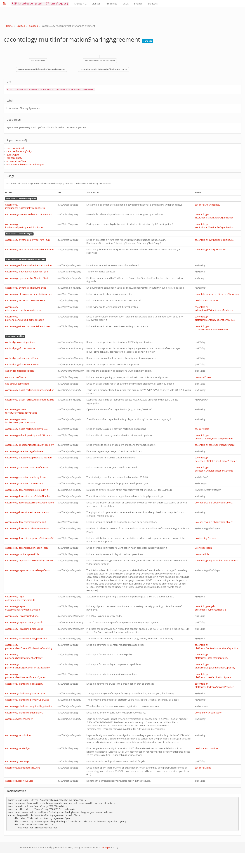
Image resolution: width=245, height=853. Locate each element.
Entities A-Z (80, 3)
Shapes (138, 3)
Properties (111, 3)
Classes (96, 3)
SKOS (126, 3)
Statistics (153, 3)
